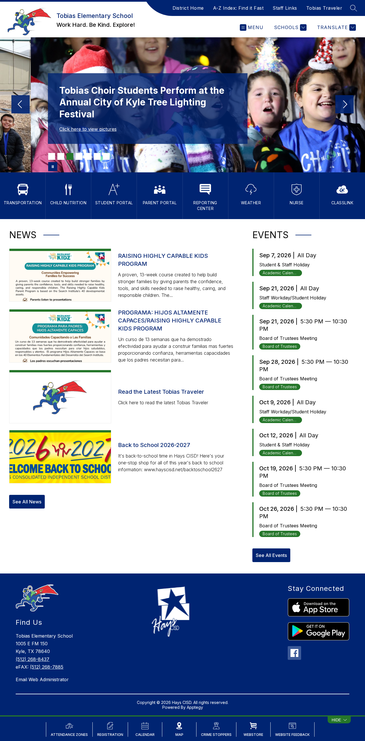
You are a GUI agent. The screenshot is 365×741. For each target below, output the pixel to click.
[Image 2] (60, 156)
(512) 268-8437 (32, 659)
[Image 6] (97, 156)
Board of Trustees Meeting (288, 338)
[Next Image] (344, 105)
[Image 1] (51, 156)
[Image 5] (88, 156)
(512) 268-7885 (46, 667)
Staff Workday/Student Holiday (292, 298)
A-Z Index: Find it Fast (238, 8)
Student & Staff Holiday (284, 265)
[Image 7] (106, 156)
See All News (27, 502)
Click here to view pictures (88, 129)
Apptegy (195, 707)
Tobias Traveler (324, 8)
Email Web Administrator (42, 679)
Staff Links (285, 8)
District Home (188, 8)
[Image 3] (69, 156)
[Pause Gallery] (52, 166)
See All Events (271, 555)
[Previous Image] (20, 105)
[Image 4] (79, 156)
